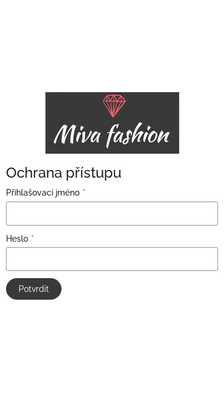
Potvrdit (34, 289)
